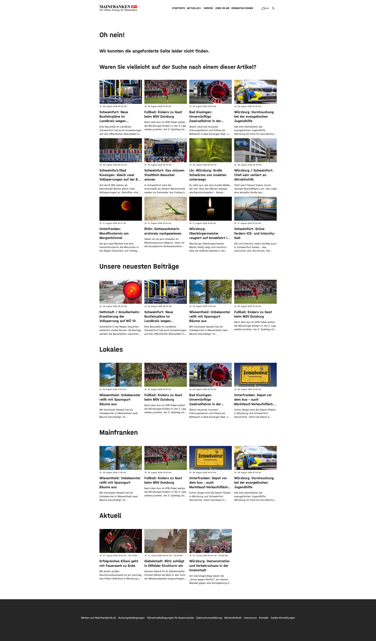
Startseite (178, 8)
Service (208, 8)
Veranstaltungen (242, 8)
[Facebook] (179, 607)
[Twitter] (188, 607)
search (273, 8)
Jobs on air (222, 8)
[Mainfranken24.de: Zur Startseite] (118, 8)
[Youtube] (197, 607)
